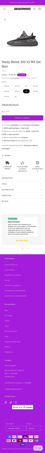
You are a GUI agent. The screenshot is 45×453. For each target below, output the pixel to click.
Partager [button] (7, 155)
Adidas (7, 321)
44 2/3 (7, 91)
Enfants (7, 347)
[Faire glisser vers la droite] (27, 248)
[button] (4, 8)
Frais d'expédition (15, 78)
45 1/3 (18, 91)
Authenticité (9, 270)
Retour (7, 280)
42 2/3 (36, 86)
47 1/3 (7, 97)
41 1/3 (18, 86)
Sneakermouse (11, 449)
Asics (6, 336)
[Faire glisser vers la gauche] (17, 248)
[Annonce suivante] (40, 2)
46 (26, 91)
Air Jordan (8, 316)
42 (27, 86)
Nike (6, 310)
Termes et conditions (12, 285)
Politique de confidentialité (15, 291)
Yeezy (7, 326)
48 (17, 97)
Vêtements (9, 352)
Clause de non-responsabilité (16, 296)
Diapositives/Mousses (13, 342)
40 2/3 (7, 86)
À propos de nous (11, 265)
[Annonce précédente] (4, 2)
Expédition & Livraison (13, 275)
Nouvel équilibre (11, 331)
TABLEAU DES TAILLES (10, 104)
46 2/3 (36, 91)
